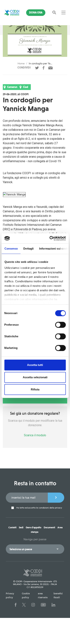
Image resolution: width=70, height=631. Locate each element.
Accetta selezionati (35, 377)
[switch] (60, 325)
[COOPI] (11, 12)
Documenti (49, 527)
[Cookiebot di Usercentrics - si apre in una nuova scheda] (50, 238)
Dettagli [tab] (28, 248)
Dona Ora (35, 12)
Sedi (21, 527)
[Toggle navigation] (63, 12)
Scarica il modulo (35, 435)
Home (21, 63)
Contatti (12, 527)
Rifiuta (35, 389)
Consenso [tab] (11, 248)
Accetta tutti (35, 364)
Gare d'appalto (33, 527)
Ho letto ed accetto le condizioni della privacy (39, 508)
